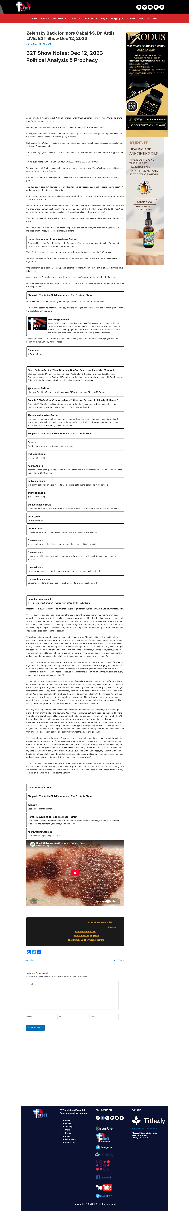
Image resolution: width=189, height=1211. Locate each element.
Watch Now (58, 18)
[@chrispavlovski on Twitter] (75, 420)
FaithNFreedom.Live (85, 931)
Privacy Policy (71, 1139)
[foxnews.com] (75, 542)
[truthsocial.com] (75, 455)
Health (68, 1133)
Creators (74, 18)
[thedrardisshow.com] (75, 787)
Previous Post (27, 960)
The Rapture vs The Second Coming (86, 940)
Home (34, 18)
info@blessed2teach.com (144, 1128)
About (44, 18)
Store (154, 18)
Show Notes (33, 44)
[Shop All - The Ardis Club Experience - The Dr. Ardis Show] (75, 295)
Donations (131, 18)
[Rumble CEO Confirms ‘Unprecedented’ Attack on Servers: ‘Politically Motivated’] (75, 403)
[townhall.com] (75, 569)
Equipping (115, 18)
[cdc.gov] (75, 806)
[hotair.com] (75, 518)
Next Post (118, 960)
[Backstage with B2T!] (75, 326)
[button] (45, 18)
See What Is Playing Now (86, 935)
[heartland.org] (75, 469)
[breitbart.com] (75, 530)
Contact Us (70, 1142)
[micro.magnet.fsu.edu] (75, 833)
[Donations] (75, 352)
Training (69, 1126)
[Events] (75, 444)
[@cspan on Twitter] (75, 390)
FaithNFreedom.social (100, 922)
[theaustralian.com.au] (75, 506)
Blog (103, 18)
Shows (68, 1123)
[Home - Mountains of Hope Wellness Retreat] (75, 242)
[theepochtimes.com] (75, 581)
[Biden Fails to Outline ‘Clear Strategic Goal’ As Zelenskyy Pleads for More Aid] (75, 375)
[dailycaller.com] (75, 482)
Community (89, 18)
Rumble (112, 927)
